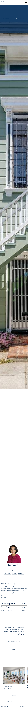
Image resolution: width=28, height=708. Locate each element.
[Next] (26, 630)
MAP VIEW (9, 701)
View (24, 18)
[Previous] (2, 630)
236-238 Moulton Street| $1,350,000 (13, 18)
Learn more (7, 573)
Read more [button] (21, 634)
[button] (12, 570)
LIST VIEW (17, 701)
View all (14, 649)
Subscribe (21, 573)
